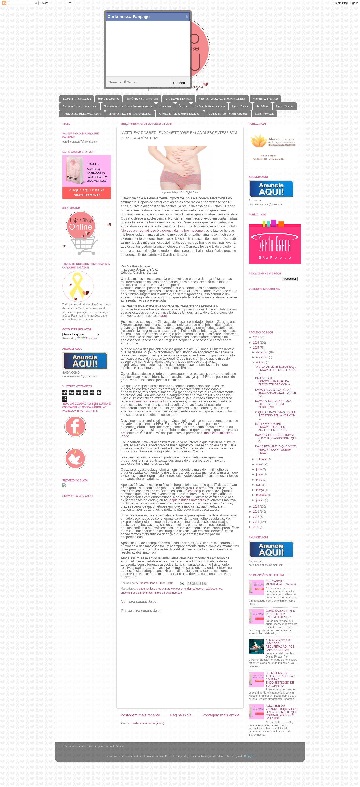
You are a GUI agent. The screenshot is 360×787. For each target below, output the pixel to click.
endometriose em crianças (137, 592)
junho (260, 474)
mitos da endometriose (168, 592)
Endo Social (285, 106)
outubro (261, 362)
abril (259, 484)
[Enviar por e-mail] (189, 583)
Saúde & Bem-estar (210, 106)
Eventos (165, 106)
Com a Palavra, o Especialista (222, 99)
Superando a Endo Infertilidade (128, 106)
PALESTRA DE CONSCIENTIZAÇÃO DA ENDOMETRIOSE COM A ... (274, 381)
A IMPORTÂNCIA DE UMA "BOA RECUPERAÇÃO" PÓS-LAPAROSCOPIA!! (280, 645)
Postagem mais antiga (220, 715)
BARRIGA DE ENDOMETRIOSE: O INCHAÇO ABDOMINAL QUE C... (276, 438)
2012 (256, 516)
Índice (183, 106)
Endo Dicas (240, 106)
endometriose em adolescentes (203, 588)
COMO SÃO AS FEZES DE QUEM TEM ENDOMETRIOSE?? (280, 614)
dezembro (262, 352)
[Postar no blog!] (193, 583)
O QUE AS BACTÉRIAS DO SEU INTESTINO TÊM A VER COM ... (275, 415)
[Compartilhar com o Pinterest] (205, 583)
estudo (193, 491)
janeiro (260, 500)
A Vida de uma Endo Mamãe (179, 114)
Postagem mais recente (140, 715)
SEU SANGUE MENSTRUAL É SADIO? (281, 583)
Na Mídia (262, 106)
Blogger (248, 756)
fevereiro (262, 495)
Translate (91, 338)
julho (259, 469)
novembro (262, 357)
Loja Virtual (264, 114)
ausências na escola (147, 401)
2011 (256, 521)
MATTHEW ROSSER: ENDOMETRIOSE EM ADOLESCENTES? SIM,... (273, 427)
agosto (260, 464)
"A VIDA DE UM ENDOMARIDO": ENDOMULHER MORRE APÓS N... (275, 370)
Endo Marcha (108, 99)
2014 (256, 506)
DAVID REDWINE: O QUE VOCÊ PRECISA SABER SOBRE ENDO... (275, 449)
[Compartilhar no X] (197, 583)
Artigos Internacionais (79, 106)
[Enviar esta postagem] (182, 583)
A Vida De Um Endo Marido (228, 114)
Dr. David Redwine (178, 99)
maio (259, 479)
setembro (262, 459)
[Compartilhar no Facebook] (201, 583)
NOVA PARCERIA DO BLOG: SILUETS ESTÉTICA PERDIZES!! (273, 404)
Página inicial (181, 715)
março (260, 490)
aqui (163, 315)
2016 (256, 342)
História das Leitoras (142, 99)
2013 (256, 511)
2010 (256, 527)
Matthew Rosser (265, 99)
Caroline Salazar (77, 99)
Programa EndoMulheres (81, 114)
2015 (256, 347)
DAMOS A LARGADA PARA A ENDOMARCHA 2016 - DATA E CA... (275, 392)
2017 (256, 337)
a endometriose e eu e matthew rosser (160, 588)
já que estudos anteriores (187, 500)
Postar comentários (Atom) (147, 723)
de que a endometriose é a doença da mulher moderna (162, 230)
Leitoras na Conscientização (130, 114)
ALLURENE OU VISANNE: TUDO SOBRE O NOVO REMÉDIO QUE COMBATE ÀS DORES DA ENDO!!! (282, 712)
